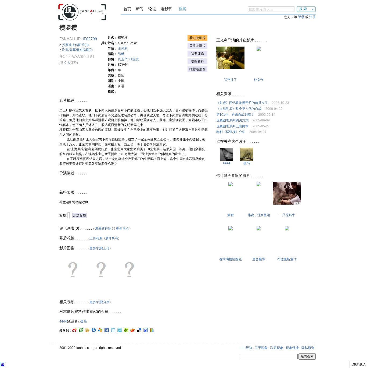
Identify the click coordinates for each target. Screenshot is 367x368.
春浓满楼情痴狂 (230, 259)
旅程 (230, 215)
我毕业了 (230, 80)
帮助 (249, 348)
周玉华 (123, 59)
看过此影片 (197, 38)
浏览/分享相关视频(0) (77, 50)
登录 (301, 17)
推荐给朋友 (197, 69)
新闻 (139, 9)
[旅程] (230, 185)
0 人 (67, 63)
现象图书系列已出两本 (232, 126)
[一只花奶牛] (287, 203)
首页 (127, 9)
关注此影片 (197, 46)
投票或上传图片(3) (75, 45)
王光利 (123, 48)
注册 (312, 17)
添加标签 (79, 215)
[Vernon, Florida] (259, 185)
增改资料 (197, 61)
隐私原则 (307, 348)
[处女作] (259, 50)
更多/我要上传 (99, 248)
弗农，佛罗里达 (258, 215)
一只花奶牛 (287, 215)
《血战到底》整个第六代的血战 (238, 109)
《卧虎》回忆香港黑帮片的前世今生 (242, 103)
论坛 (152, 9)
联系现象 (276, 348)
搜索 (303, 9)
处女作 (259, 80)
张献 (121, 54)
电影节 (166, 9)
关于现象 (261, 348)
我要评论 (197, 53)
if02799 (90, 39)
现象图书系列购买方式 (232, 120)
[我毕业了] (230, 68)
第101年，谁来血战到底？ (235, 115)
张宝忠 (134, 59)
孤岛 (83, 321)
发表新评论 (103, 228)
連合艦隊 (258, 259)
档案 (182, 9)
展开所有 (111, 238)
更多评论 (122, 228)
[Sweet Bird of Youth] (230, 229)
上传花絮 (95, 238)
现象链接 (292, 348)
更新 (241, 348)
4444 (63, 321)
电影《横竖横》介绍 (230, 132)
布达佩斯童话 (287, 259)
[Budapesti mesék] (287, 229)
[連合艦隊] (259, 229)
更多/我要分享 (99, 302)
